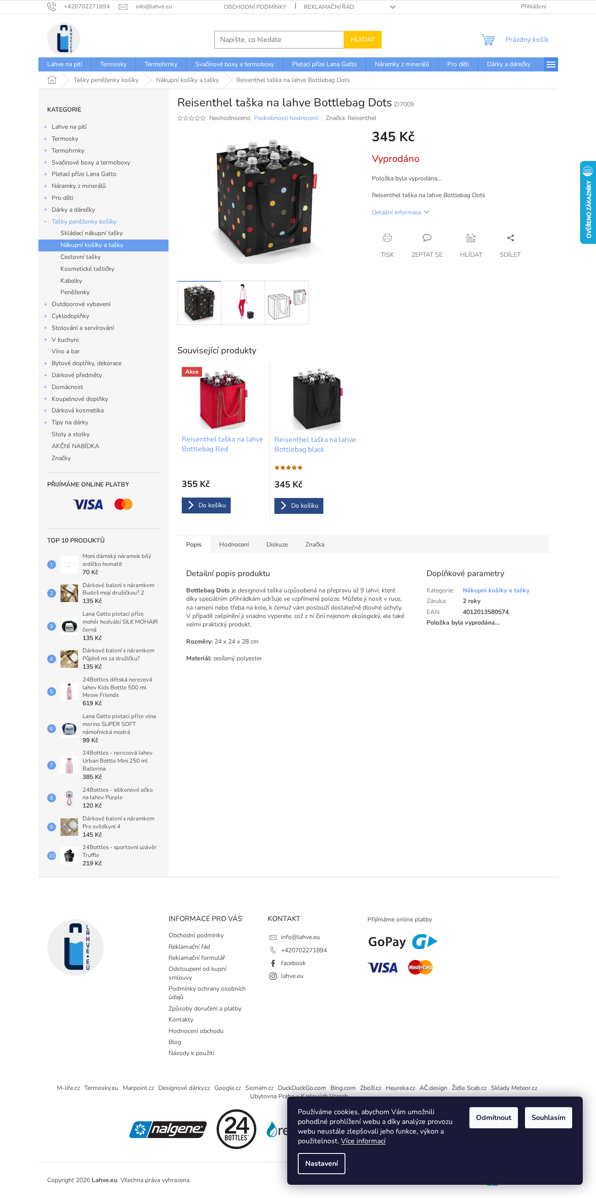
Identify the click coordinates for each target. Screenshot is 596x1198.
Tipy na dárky (70, 422)
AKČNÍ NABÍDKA (75, 446)
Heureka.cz (400, 1088)
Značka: (351, 118)
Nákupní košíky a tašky (91, 245)
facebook (293, 963)
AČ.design (433, 1088)
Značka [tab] (314, 544)
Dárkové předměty (77, 375)
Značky (61, 458)
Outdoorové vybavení (81, 304)
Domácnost (67, 387)
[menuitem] (64, 64)
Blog (175, 1042)
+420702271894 (304, 950)
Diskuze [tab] (277, 544)
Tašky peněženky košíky (84, 221)
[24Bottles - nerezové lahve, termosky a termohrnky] (236, 1129)
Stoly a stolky (71, 434)
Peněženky (75, 292)
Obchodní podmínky (255, 7)
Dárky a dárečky (73, 210)
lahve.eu (292, 976)
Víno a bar (66, 351)
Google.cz (227, 1088)
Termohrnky (68, 150)
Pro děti (62, 198)
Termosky (65, 139)
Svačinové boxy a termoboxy (91, 162)
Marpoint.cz (138, 1088)
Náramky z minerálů (79, 186)
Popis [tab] (194, 544)
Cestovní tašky (80, 257)
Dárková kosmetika (78, 410)
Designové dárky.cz (184, 1088)
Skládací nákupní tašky (91, 233)
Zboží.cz (370, 1088)
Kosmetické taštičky (87, 269)
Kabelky (71, 281)
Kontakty (181, 1019)
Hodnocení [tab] (234, 544)
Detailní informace (396, 212)
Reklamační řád (329, 7)
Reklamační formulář (197, 958)
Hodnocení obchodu (196, 1031)
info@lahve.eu (300, 937)
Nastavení (321, 1163)
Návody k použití (191, 1053)
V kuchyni (65, 340)
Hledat (363, 39)
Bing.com (343, 1088)
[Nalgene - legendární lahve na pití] (168, 1129)
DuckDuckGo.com (302, 1088)
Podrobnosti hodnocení (286, 118)
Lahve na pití (69, 127)
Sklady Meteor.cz (514, 1088)
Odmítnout (493, 1118)
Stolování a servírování (83, 328)
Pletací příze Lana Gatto (84, 174)
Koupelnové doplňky (80, 399)
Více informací (363, 1141)
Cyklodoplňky (70, 316)
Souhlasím (549, 1118)
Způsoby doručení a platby (205, 1008)
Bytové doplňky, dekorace (86, 363)
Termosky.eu (101, 1088)
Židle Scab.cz (469, 1088)
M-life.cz (68, 1088)
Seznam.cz (259, 1088)
